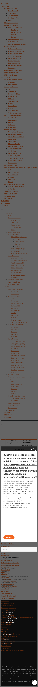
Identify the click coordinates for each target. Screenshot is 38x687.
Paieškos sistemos (7, 574)
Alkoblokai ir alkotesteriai (9, 563)
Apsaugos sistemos (7, 565)
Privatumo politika (9, 643)
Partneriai (6, 639)
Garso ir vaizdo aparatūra (9, 568)
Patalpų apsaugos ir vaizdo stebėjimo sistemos (15, 579)
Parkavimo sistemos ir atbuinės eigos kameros (15, 576)
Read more (9, 537)
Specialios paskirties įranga (9, 582)
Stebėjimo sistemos (7, 585)
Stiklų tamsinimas (7, 587)
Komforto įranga (6, 571)
